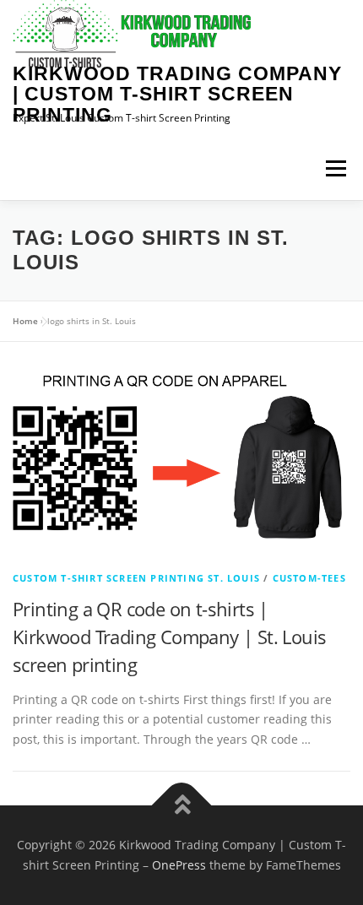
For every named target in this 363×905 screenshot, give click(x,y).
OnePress (179, 865)
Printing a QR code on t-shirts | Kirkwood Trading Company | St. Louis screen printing (169, 636)
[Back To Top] (182, 806)
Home (25, 321)
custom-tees (309, 578)
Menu (335, 168)
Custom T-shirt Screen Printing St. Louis (136, 578)
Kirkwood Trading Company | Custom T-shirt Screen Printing (177, 94)
